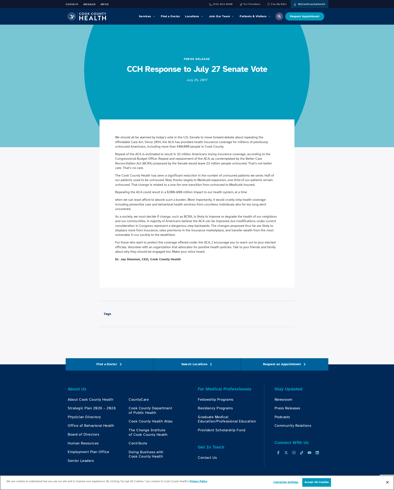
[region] (197, 482)
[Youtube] (309, 452)
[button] (147, 16)
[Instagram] (294, 452)
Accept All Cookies (317, 482)
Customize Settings (285, 482)
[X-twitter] (286, 452)
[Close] (387, 482)
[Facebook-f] (278, 452)
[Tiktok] (301, 452)
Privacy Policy (198, 481)
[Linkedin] (317, 452)
